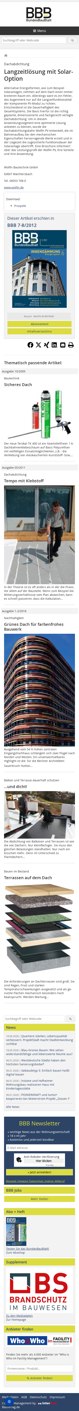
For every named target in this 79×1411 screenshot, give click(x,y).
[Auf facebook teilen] (30, 347)
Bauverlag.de (11, 1407)
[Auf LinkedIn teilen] (55, 347)
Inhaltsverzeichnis (39, 331)
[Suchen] (73, 40)
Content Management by (19, 1403)
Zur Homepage (16, 1320)
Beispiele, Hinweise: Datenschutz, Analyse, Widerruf (35, 1181)
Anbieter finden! (41, 1378)
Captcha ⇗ (55, 1165)
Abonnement (39, 324)
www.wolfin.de (14, 187)
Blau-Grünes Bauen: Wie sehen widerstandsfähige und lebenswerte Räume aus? (39, 1052)
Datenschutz (38, 1397)
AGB (24, 1397)
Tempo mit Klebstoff (24, 481)
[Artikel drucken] (71, 345)
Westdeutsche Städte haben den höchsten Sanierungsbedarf (36, 1062)
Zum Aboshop (15, 1252)
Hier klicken (44, 1161)
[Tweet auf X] (38, 347)
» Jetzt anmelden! (39, 1172)
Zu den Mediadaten (19, 1316)
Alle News (12, 1107)
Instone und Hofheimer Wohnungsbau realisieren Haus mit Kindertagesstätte (30, 1084)
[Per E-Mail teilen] (63, 345)
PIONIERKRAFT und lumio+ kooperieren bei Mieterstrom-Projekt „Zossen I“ (38, 1097)
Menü (41, 31)
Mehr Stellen (39, 1199)
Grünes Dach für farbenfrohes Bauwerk (34, 627)
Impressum (57, 1397)
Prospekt (20, 206)
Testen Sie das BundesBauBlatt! (27, 1249)
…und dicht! (15, 786)
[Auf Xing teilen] (47, 347)
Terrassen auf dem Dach (28, 877)
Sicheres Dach (18, 384)
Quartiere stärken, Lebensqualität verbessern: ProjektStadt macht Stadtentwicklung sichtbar (39, 1040)
